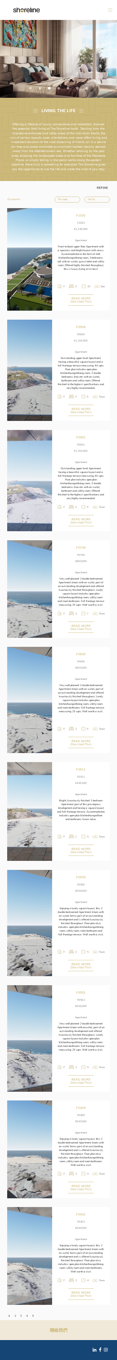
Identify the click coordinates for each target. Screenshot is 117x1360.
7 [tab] (87, 88)
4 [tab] (59, 88)
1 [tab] (30, 88)
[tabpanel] (58, 59)
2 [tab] (40, 88)
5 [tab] (68, 88)
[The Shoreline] (26, 9)
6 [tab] (77, 88)
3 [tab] (49, 88)
